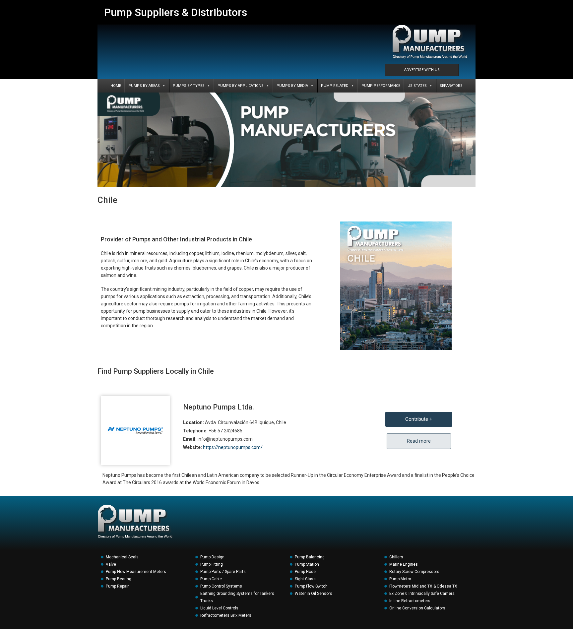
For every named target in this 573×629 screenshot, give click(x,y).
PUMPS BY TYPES (189, 86)
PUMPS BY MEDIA (292, 86)
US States (417, 86)
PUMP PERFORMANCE (380, 86)
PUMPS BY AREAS (144, 86)
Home (115, 86)
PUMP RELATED (335, 86)
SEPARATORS (451, 86)
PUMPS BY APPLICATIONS (241, 86)
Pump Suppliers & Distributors (175, 12)
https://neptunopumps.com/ (233, 447)
